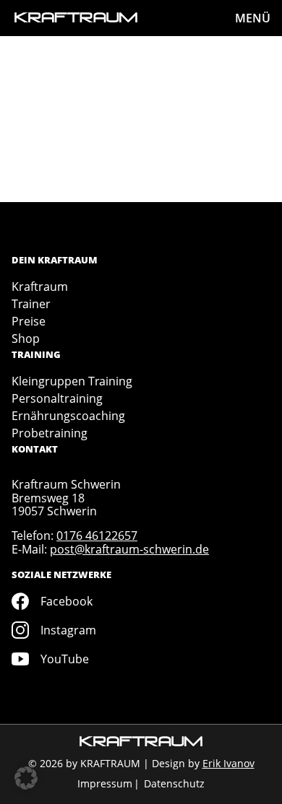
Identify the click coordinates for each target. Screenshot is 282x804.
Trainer (31, 304)
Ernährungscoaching (68, 416)
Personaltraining (57, 398)
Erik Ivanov (228, 763)
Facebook (66, 601)
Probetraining (49, 433)
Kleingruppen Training (72, 381)
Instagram (68, 630)
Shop (26, 338)
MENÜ (252, 18)
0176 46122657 (96, 535)
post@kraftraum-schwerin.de (129, 549)
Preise (29, 321)
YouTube (64, 659)
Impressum (104, 783)
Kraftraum (40, 286)
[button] (26, 778)
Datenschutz (174, 783)
